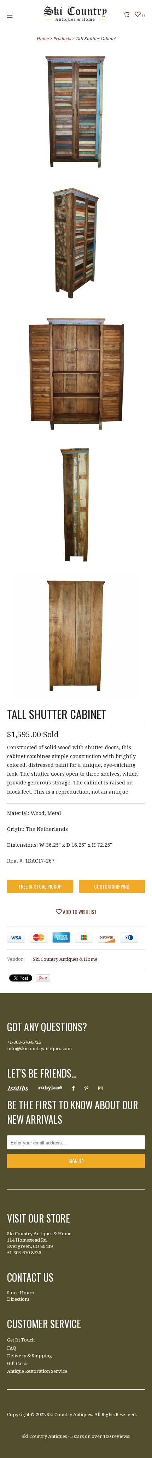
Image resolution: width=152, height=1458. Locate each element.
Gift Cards (17, 1363)
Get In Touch (21, 1340)
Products (62, 38)
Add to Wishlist (79, 911)
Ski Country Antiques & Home (65, 959)
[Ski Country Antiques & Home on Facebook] (73, 1088)
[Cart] (126, 14)
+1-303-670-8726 (24, 1042)
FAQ (11, 1348)
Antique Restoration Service (37, 1371)
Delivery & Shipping (29, 1355)
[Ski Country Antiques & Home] (75, 20)
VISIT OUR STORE (38, 1218)
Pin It (43, 978)
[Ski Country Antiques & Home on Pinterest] (86, 1088)
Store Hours (20, 1292)
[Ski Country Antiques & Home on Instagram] (100, 1088)
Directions (18, 1299)
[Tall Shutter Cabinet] (76, 113)
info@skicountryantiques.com (39, 1048)
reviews (120, 1436)
